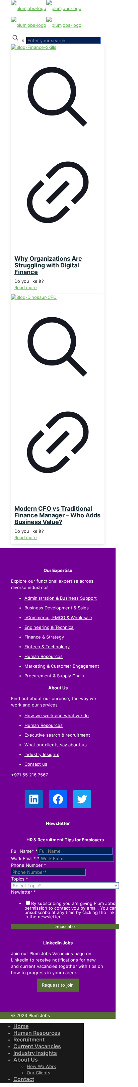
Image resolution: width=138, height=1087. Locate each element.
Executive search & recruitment (57, 735)
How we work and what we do (56, 715)
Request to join (58, 985)
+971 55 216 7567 (29, 774)
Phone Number (28, 865)
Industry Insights (41, 754)
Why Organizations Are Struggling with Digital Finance (48, 265)
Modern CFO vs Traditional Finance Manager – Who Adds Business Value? (57, 515)
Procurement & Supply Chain (54, 675)
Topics (19, 879)
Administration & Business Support (60, 598)
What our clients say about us (55, 744)
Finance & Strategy (44, 637)
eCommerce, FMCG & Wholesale (58, 617)
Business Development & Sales (56, 607)
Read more (25, 287)
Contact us (35, 764)
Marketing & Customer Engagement (61, 666)
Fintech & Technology (47, 646)
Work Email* (25, 858)
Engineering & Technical (49, 627)
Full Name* (24, 851)
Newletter (23, 892)
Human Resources (43, 656)
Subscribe (65, 926)
